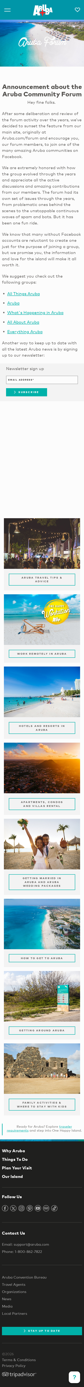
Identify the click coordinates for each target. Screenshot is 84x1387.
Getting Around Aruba (42, 1030)
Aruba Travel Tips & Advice (42, 579)
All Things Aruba (23, 293)
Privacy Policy (14, 1365)
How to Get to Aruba (42, 958)
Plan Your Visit (17, 1167)
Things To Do (15, 1159)
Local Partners (14, 1313)
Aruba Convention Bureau (24, 1277)
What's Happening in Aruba (35, 312)
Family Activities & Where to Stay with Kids (42, 1104)
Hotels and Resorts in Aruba (42, 727)
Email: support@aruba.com (25, 1244)
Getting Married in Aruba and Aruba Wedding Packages (42, 882)
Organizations (14, 1291)
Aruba (13, 302)
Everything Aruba (25, 331)
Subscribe (28, 392)
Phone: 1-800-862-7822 (22, 1251)
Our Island (12, 1176)
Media (7, 1306)
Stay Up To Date (44, 1330)
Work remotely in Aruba (42, 653)
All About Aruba (23, 322)
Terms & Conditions (19, 1360)
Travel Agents (13, 1284)
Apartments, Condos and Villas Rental (42, 803)
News (6, 1299)
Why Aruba (13, 1150)
